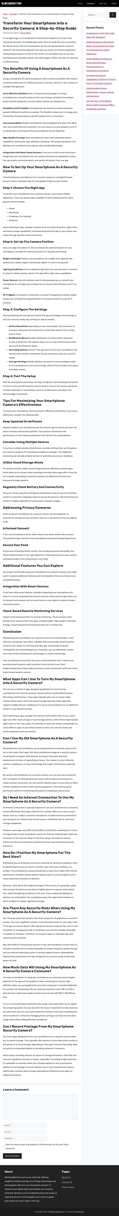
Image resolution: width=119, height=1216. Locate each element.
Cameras (90, 3)
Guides (114, 3)
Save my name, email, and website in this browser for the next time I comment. (37, 1146)
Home (80, 3)
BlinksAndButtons (57, 1212)
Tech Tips (103, 3)
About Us (66, 1177)
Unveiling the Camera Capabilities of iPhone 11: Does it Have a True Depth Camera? (101, 79)
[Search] (112, 15)
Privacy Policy (68, 1187)
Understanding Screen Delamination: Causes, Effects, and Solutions (100, 92)
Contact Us (67, 1182)
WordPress (79, 1212)
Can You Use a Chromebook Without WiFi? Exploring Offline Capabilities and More (100, 105)
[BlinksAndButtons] (11, 3)
